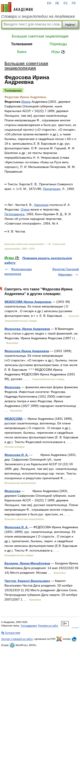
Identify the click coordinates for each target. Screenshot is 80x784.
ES (66, 3)
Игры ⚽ (58, 52)
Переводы (58, 44)
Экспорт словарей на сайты (17, 639)
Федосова (12, 387)
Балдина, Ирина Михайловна (27, 563)
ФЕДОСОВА (13, 418)
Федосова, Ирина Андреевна (27, 329)
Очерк (25, 209)
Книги (21, 52)
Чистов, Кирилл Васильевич (27, 581)
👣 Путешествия (10, 632)
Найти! (70, 24)
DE (57, 3)
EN (49, 3)
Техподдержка (29, 625)
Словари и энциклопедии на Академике (38, 16)
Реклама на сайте (48, 625)
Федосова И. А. (16, 455)
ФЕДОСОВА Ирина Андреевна (27, 301)
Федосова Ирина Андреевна (26, 351)
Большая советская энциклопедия (40, 36)
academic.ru (17, 7)
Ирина (26, 101)
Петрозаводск (14, 214)
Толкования (21, 44)
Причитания (51, 189)
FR (74, 3)
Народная (41, 205)
